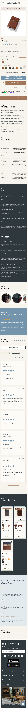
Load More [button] (13, 487)
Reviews (14, 98)
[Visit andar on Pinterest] (22, 656)
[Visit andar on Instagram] (5, 656)
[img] (13, 371)
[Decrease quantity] (2, 83)
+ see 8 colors (5, 564)
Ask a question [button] (13, 347)
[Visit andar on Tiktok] (15, 656)
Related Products (22, 98)
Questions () (16, 353)
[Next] (25, 8)
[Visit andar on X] (12, 656)
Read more (3, 53)
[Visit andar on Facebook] (8, 656)
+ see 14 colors (5, 530)
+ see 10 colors (18, 530)
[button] (23, 704)
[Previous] (1, 8)
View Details (6, 535)
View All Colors (22, 57)
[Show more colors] (24, 60)
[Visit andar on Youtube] (19, 656)
